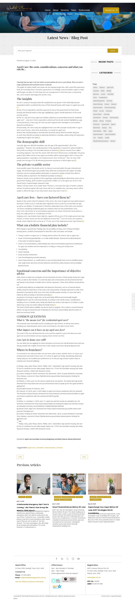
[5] (61, 176)
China (95, 97)
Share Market (97, 131)
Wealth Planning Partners (100, 141)
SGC (110, 128)
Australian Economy (39, 439)
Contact (78, 14)
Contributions (103, 97)
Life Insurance (114, 117)
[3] (59, 150)
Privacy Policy (105, 596)
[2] (39, 138)
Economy (109, 101)
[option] (33, 501)
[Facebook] (133, 294)
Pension (60, 448)
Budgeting (50, 439)
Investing (106, 114)
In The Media (59, 14)
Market (95, 121)
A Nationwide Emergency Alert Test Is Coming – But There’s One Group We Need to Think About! (33, 507)
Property (108, 121)
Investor (105, 117)
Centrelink (57, 439)
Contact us (110, 10)
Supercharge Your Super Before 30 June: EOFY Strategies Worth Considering (103, 510)
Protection (96, 124)
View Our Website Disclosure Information (29, 582)
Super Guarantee (110, 134)
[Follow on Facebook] (56, 558)
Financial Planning (110, 107)
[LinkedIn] (133, 298)
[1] (18, 107)
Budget (109, 91)
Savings (104, 128)
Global (95, 111)
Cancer (103, 94)
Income (101, 111)
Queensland (105, 124)
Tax (94, 138)
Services (65, 10)
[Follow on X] (67, 558)
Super (110, 131)
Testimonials (84, 10)
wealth (107, 138)
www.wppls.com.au (93, 577)
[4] (75, 160)
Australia (96, 91)
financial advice (50, 448)
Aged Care (28, 439)
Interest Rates (97, 114)
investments (97, 117)
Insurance (109, 111)
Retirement (77, 439)
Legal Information (116, 596)
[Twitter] (133, 301)
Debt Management (99, 101)
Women (113, 141)
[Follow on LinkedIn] (62, 558)
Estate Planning (98, 104)
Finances (64, 439)
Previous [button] (18, 484)
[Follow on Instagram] (73, 558)
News (70, 14)
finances (113, 104)
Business (96, 94)
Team (73, 10)
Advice (95, 87)
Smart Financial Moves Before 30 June (69, 507)
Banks (103, 91)
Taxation (100, 138)
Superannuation (98, 134)
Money (70, 439)
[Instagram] (133, 305)
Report (113, 124)
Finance (107, 104)
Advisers (102, 87)
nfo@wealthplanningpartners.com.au (33, 578)
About (55, 10)
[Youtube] (133, 308)
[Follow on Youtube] (78, 558)
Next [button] (119, 484)
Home (48, 10)
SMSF (105, 131)
